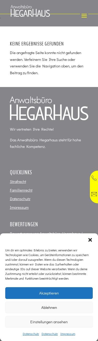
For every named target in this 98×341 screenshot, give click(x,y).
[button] (90, 239)
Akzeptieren (49, 293)
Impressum (67, 334)
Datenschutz (31, 334)
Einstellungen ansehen (49, 321)
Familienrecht (21, 190)
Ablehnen (49, 307)
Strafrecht (18, 181)
